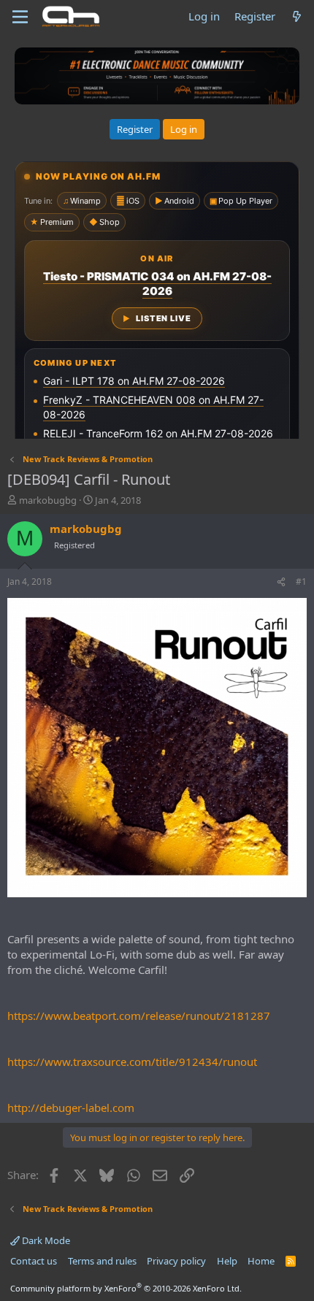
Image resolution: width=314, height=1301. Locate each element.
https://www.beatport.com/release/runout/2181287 (138, 1015)
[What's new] (297, 16)
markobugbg (48, 500)
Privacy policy (176, 1260)
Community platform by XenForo (126, 1288)
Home (261, 1260)
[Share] (281, 582)
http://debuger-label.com (70, 1107)
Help (227, 1260)
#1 (301, 581)
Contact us (33, 1260)
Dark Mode (45, 1240)
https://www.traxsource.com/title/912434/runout (132, 1061)
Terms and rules (102, 1260)
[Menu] (20, 16)
